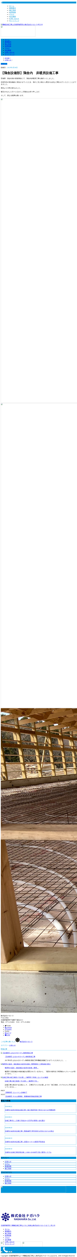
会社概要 (12, 16)
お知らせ (12, 1045)
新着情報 (8, 1166)
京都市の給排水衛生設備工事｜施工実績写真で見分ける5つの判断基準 (30, 1110)
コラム (7, 1164)
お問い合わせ (14, 19)
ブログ (11, 14)
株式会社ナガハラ (26, 1041)
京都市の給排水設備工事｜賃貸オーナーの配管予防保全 (25, 1142)
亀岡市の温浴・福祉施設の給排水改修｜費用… (21, 1068)
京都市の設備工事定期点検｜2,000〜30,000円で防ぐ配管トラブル (28, 1152)
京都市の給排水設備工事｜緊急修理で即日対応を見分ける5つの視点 (29, 1131)
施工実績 (12, 10)
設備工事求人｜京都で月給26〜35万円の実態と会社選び (25, 1120)
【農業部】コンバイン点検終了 (16, 1092)
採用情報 (12, 12)
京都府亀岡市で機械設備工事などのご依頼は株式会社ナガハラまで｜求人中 (28, 1225)
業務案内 (12, 8)
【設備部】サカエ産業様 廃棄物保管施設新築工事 (23, 1096)
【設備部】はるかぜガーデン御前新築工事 (20, 1056)
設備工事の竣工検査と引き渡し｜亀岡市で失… (21, 1081)
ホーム (11, 6)
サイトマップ (14, 21)
